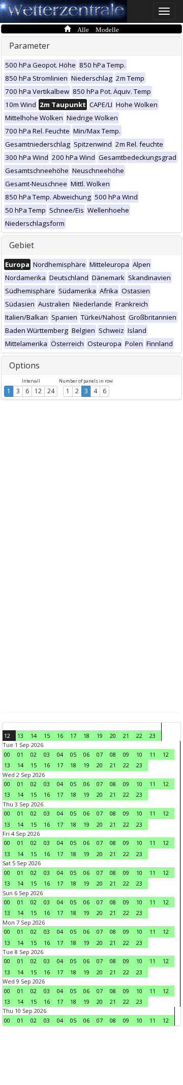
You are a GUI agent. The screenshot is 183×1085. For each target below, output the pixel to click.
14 (33, 735)
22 (139, 735)
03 (47, 754)
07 (100, 754)
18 (86, 735)
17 (73, 735)
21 (126, 735)
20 (113, 735)
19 (100, 735)
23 (152, 735)
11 (152, 754)
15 (47, 735)
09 (126, 754)
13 (20, 735)
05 (73, 754)
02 (33, 754)
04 (60, 754)
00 (7, 754)
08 (113, 754)
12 (38, 391)
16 (60, 735)
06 (86, 754)
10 (139, 754)
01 (20, 754)
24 (50, 391)
